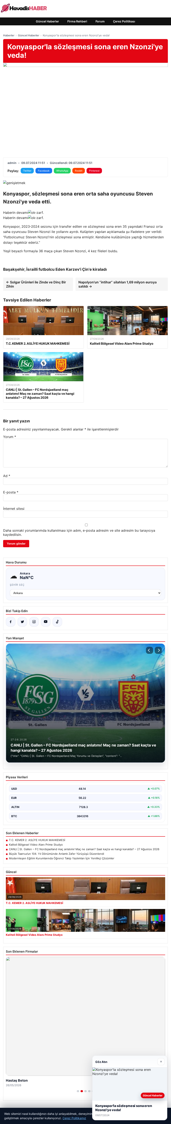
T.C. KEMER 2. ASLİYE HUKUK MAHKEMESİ (37, 840)
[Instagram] (34, 622)
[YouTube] (45, 622)
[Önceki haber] (149, 650)
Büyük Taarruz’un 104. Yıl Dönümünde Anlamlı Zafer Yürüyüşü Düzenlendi (56, 853)
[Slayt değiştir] (78, 1091)
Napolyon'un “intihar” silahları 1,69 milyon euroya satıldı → (117, 284)
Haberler (8, 35)
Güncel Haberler (47, 21)
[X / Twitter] (22, 622)
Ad (6, 476)
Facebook (44, 170)
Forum (100, 21)
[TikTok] (57, 622)
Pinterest (94, 170)
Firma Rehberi (77, 21)
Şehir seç (17, 584)
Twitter (27, 170)
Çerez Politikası (124, 21)
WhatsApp (62, 170)
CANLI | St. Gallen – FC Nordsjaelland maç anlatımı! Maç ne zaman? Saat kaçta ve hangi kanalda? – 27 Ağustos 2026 (84, 849)
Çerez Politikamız (74, 1118)
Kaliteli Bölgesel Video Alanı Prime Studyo (36, 844)
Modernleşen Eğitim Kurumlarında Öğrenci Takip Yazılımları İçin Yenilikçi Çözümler (61, 858)
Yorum (9, 437)
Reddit (78, 170)
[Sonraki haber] (158, 650)
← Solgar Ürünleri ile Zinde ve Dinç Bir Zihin (36, 284)
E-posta (10, 492)
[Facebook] (10, 622)
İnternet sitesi (13, 509)
